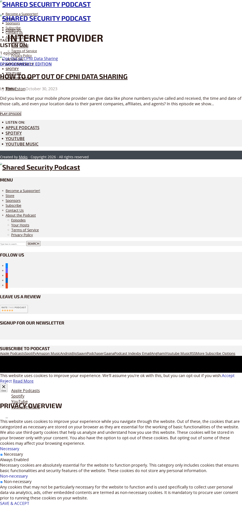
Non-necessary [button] (14, 476)
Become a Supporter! (22, 13)
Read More (23, 381)
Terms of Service (24, 50)
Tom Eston (15, 88)
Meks (23, 156)
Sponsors (13, 23)
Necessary (13, 454)
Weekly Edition (35, 64)
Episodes (9, 64)
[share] (7, 417)
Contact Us (15, 210)
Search (33, 243)
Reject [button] (6, 381)
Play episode (10, 113)
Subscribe (13, 205)
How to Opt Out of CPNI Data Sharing (64, 76)
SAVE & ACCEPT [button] (14, 503)
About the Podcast (21, 215)
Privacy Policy (21, 55)
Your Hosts (20, 225)
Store (10, 195)
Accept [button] (228, 375)
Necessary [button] (9, 448)
